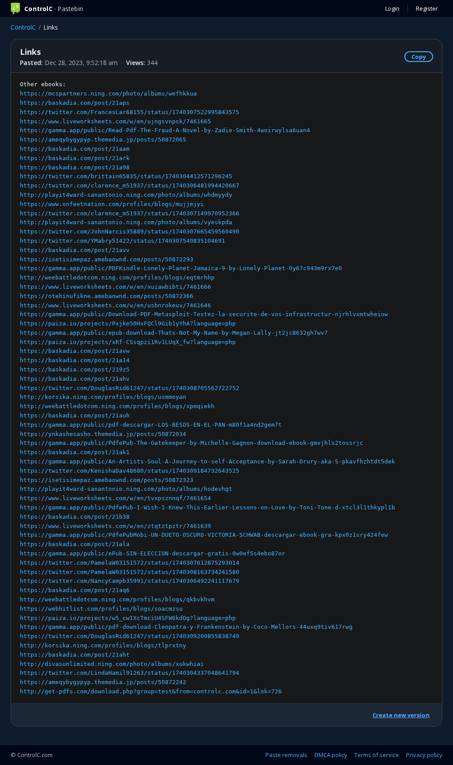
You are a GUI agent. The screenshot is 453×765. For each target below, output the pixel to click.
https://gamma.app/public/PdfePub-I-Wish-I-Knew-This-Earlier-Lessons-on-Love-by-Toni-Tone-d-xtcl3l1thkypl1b (207, 507)
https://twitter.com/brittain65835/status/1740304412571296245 (126, 176)
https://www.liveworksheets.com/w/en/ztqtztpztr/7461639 (115, 526)
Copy (418, 57)
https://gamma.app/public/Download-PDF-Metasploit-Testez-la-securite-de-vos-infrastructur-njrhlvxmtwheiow (204, 314)
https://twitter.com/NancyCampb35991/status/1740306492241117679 (129, 581)
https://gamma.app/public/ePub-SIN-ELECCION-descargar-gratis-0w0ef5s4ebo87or (152, 553)
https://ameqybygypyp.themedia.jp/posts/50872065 (103, 139)
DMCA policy (331, 755)
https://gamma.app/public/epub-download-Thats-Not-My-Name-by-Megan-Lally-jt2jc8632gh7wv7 (174, 332)
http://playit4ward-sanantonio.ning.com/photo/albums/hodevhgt (126, 489)
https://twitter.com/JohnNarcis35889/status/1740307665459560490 (129, 231)
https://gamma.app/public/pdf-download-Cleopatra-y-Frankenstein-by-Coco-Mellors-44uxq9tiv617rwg (186, 626)
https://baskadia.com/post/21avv (75, 250)
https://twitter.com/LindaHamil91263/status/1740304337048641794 (129, 672)
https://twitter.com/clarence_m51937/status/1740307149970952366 (129, 213)
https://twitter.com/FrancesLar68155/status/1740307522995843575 (129, 112)
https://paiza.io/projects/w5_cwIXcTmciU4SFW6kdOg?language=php (128, 618)
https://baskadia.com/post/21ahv (75, 378)
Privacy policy (424, 755)
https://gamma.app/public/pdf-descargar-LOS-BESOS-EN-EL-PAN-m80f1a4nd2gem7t (151, 424)
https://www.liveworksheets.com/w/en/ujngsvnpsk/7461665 (115, 121)
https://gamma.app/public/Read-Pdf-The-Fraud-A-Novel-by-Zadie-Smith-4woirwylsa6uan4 (165, 130)
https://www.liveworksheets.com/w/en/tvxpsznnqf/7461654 (115, 498)
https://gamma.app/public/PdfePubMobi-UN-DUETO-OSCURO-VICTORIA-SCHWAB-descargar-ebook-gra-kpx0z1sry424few (204, 535)
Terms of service (376, 755)
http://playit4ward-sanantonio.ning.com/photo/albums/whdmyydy (126, 194)
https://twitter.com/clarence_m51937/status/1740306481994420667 (129, 185)
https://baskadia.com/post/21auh (75, 415)
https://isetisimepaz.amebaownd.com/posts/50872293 (106, 259)
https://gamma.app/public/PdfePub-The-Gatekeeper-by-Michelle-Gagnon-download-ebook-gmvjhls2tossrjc (191, 443)
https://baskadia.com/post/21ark (75, 158)
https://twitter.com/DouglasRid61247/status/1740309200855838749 (129, 636)
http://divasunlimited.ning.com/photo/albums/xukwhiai (112, 664)
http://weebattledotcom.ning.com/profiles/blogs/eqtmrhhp (117, 277)
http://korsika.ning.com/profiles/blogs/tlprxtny (103, 645)
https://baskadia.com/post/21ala (75, 544)
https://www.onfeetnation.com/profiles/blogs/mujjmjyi (112, 204)
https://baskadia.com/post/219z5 (75, 369)
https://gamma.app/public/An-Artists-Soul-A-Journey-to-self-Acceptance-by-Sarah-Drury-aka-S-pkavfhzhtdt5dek (207, 461)
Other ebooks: (207, 388)
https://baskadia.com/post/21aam (75, 148)
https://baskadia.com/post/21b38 (75, 516)
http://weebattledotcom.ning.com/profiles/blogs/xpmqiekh (117, 406)
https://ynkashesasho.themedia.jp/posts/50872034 (103, 434)
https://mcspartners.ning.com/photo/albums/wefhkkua (108, 93)
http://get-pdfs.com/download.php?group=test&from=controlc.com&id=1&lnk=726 (151, 691)
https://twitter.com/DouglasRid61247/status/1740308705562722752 (129, 388)
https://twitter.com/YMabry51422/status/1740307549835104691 (122, 240)
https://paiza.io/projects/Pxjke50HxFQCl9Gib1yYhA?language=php (128, 323)
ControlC (23, 27)
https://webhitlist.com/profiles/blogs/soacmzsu (101, 608)
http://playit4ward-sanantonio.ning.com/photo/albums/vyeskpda (126, 222)
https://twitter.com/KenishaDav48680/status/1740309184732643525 (129, 470)
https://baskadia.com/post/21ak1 (75, 452)
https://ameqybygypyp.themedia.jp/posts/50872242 (103, 682)
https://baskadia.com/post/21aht (75, 654)
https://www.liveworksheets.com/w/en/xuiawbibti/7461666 (115, 286)
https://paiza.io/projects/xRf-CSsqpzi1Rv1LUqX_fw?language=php (128, 342)
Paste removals (286, 755)
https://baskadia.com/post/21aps (75, 102)
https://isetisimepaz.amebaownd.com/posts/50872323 (106, 480)
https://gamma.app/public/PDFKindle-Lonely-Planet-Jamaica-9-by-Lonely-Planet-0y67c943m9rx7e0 (181, 268)
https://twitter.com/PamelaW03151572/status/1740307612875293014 (129, 562)
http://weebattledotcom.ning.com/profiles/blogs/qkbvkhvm (117, 599)
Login (392, 8)
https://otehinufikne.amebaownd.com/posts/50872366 (106, 296)
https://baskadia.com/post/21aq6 (75, 590)
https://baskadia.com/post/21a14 (75, 360)
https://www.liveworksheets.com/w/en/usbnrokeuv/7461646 (115, 305)
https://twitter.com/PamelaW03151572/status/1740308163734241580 (129, 572)
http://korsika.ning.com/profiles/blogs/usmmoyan (103, 397)
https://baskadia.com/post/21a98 (75, 167)
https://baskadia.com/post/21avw (75, 351)
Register (427, 8)
